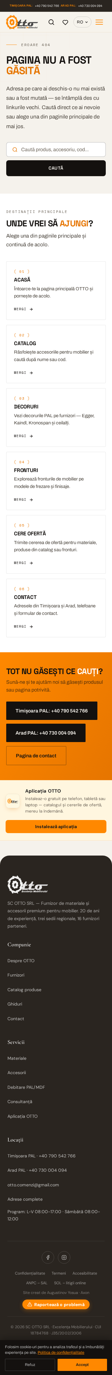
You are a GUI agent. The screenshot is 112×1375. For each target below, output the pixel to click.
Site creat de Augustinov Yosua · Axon (56, 1292)
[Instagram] (64, 1257)
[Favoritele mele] (65, 22)
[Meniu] (99, 22)
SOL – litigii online (70, 1283)
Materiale (16, 1058)
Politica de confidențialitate (61, 1352)
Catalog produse (24, 989)
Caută (56, 168)
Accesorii (16, 1072)
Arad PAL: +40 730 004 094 (46, 733)
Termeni (59, 1273)
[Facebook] (48, 1257)
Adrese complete (25, 1199)
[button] (56, 1304)
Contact (15, 1018)
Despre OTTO (21, 960)
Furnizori (15, 975)
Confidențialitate (30, 1273)
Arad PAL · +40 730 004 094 (37, 1170)
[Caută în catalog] (51, 22)
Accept (82, 1365)
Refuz (30, 1365)
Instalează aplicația (56, 826)
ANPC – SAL (37, 1283)
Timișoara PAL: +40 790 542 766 (52, 710)
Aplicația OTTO (22, 1116)
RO (80, 22)
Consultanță (19, 1101)
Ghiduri (14, 1004)
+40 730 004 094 (81, 5)
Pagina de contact (36, 755)
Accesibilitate (84, 1273)
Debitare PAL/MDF (26, 1087)
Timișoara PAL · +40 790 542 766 (41, 1156)
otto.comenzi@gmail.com (33, 1185)
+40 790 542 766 (34, 5)
